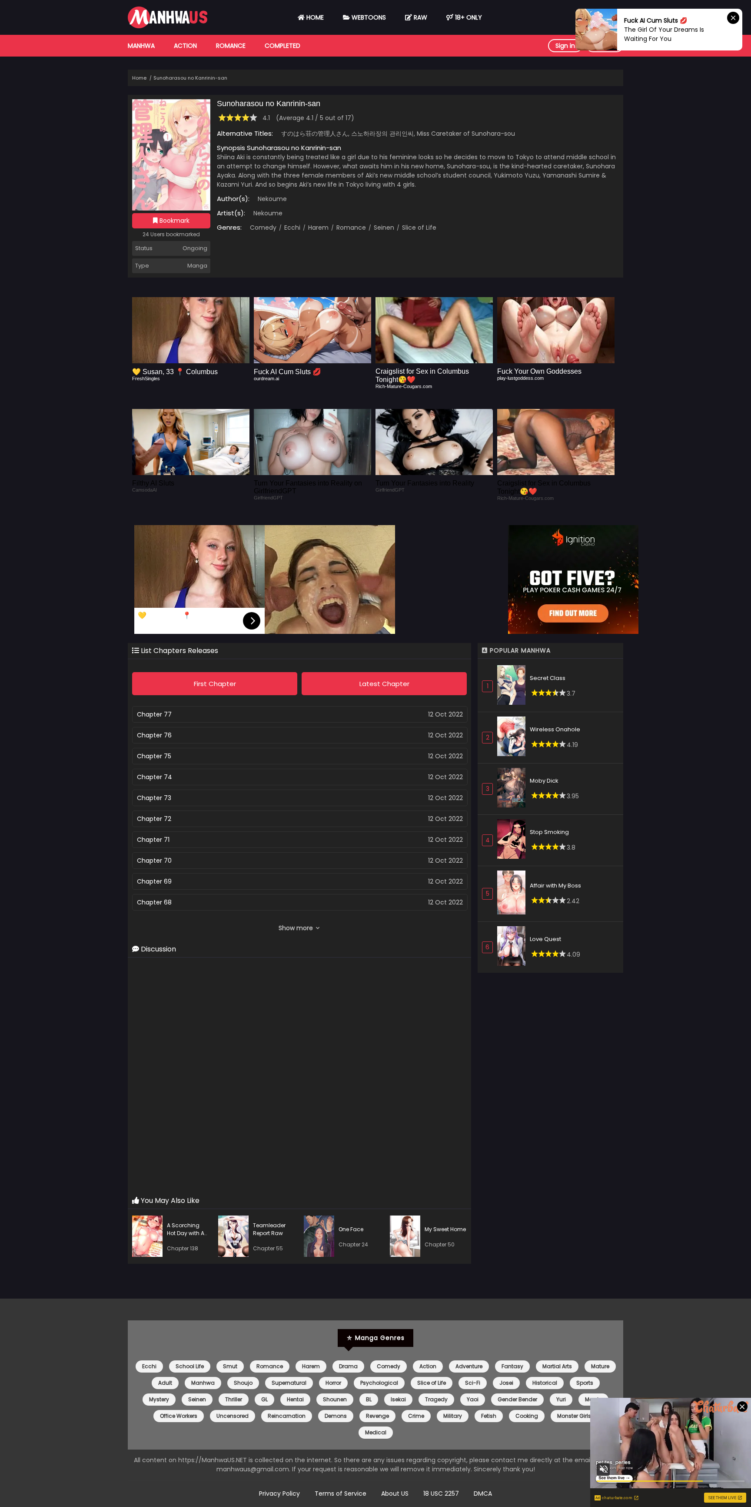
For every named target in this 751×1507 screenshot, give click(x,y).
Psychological (379, 1382)
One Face (351, 1229)
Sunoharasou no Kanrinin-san (190, 77)
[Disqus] (299, 1077)
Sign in (565, 45)
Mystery (159, 1399)
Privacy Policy (279, 1493)
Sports (584, 1382)
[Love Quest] (513, 947)
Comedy (263, 227)
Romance (231, 45)
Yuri (561, 1399)
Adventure (468, 1366)
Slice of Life (418, 227)
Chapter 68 (154, 902)
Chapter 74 (154, 777)
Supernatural (289, 1382)
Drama (348, 1366)
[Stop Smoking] (513, 840)
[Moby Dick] (513, 789)
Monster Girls (574, 1416)
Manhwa (141, 45)
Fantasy (512, 1366)
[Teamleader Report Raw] (235, 1237)
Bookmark (173, 220)
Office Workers (178, 1416)
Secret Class (547, 678)
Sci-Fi (472, 1382)
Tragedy (436, 1399)
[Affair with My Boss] (513, 894)
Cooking (526, 1416)
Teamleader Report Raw (269, 1229)
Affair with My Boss (555, 885)
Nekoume (272, 198)
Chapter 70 (154, 860)
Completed (282, 45)
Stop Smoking (549, 832)
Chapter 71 (153, 839)
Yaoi (473, 1399)
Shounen (335, 1399)
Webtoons (368, 17)
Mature (600, 1366)
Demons (336, 1416)
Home (314, 17)
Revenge (377, 1416)
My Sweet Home (445, 1229)
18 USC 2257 (441, 1493)
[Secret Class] (513, 686)
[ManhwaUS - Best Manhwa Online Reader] (167, 26)
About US (395, 1493)
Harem (317, 227)
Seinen (383, 227)
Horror (333, 1382)
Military (452, 1416)
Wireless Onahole (555, 729)
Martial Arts (557, 1366)
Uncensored (232, 1416)
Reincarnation (287, 1416)
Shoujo (243, 1382)
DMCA (483, 1493)
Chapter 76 (154, 735)
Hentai (295, 1399)
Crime (416, 1416)
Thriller (233, 1399)
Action (185, 45)
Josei (506, 1382)
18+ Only (467, 17)
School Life (190, 1366)
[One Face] (321, 1237)
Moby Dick (544, 781)
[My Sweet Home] (407, 1237)
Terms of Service (340, 1493)
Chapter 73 (154, 798)
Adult (165, 1382)
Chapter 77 (154, 714)
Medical (375, 1432)
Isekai (398, 1399)
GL (264, 1399)
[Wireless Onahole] (513, 738)
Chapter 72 (154, 818)
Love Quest (545, 939)
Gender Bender (517, 1399)
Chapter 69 (154, 881)
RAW (419, 17)
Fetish (488, 1416)
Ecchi (291, 227)
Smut (230, 1366)
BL (369, 1399)
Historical (544, 1382)
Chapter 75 (154, 756)
